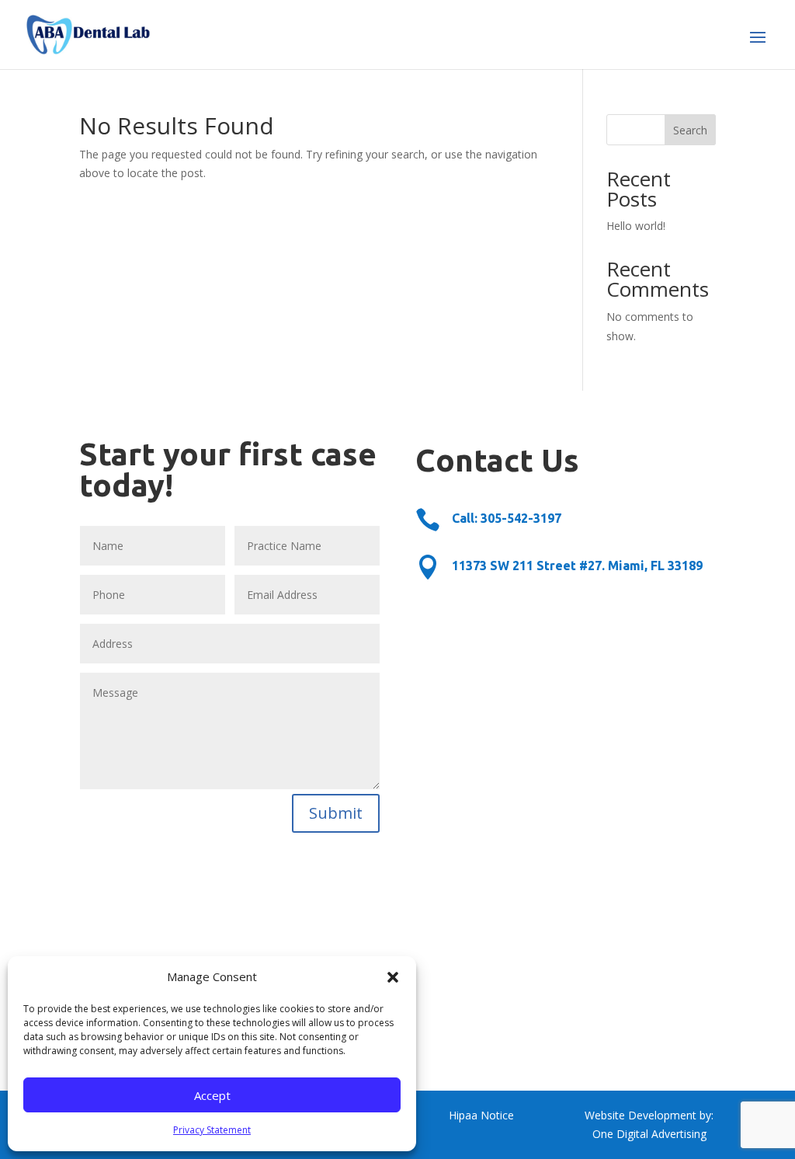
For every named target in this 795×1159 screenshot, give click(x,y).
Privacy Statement (212, 1129)
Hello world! (635, 225)
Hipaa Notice (481, 1115)
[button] (393, 977)
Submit (336, 812)
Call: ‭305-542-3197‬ (506, 518)
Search (690, 130)
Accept (212, 1095)
